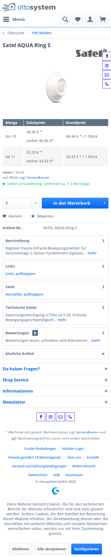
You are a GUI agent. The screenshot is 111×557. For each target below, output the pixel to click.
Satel (9, 286)
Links (10, 266)
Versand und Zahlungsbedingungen (39, 466)
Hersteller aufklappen (24, 294)
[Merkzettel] (77, 19)
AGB (56, 474)
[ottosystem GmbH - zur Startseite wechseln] (29, 7)
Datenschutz (37, 474)
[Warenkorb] (103, 19)
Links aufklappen (20, 273)
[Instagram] (50, 417)
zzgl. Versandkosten (34, 177)
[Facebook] (41, 417)
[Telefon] (70, 417)
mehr (91, 253)
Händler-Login (73, 448)
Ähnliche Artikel (19, 353)
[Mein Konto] (90, 19)
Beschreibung (17, 240)
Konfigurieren (86, 548)
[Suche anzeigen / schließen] (65, 19)
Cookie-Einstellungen (40, 448)
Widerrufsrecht (84, 466)
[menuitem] (13, 19)
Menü (18, 19)
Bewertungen (17, 332)
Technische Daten (21, 307)
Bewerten (45, 216)
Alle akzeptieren (51, 548)
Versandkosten (87, 432)
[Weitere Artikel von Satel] (92, 53)
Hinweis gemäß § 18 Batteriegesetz (34, 457)
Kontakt (93, 457)
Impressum (74, 474)
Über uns (74, 457)
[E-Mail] (60, 417)
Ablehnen (20, 548)
